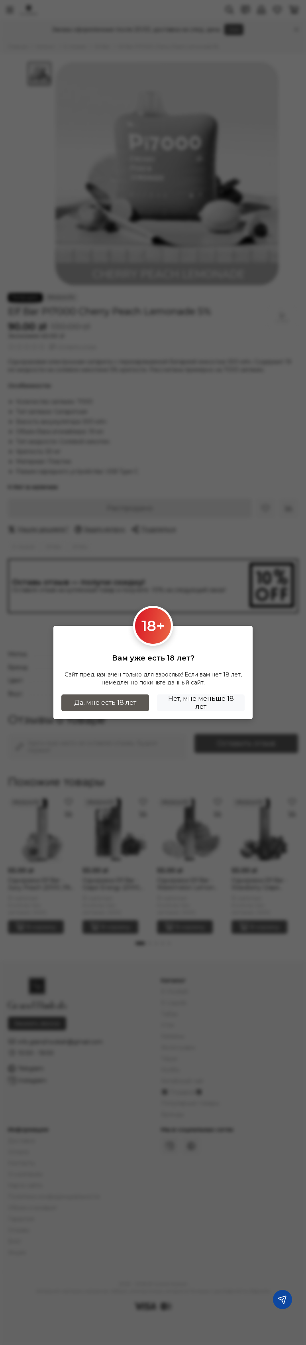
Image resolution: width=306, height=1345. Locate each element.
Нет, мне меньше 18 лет (201, 702)
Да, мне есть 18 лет (105, 702)
